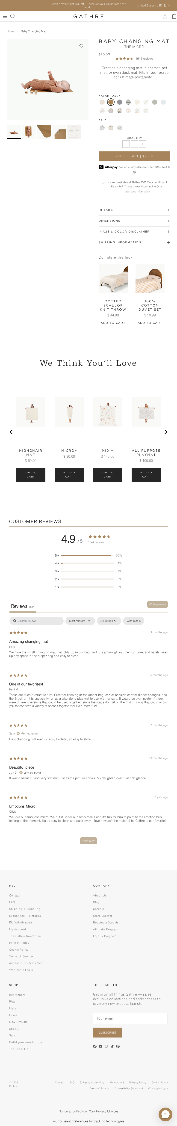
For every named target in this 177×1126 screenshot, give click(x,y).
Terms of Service (21, 956)
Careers (98, 909)
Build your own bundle (25, 1042)
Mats (12, 1008)
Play (12, 1001)
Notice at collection (73, 1111)
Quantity (134, 138)
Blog (96, 902)
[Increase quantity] (142, 144)
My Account (17, 929)
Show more (88, 841)
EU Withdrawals (21, 922)
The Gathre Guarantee (25, 936)
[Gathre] (88, 16)
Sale (12, 1035)
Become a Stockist (106, 922)
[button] (81, 46)
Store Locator (102, 915)
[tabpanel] (88, 732)
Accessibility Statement (26, 963)
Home (10, 31)
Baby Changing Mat (33, 31)
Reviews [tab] (22, 606)
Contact (15, 895)
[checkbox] (133, 621)
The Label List (19, 1049)
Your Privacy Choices (103, 1111)
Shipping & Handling (92, 1082)
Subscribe (107, 1032)
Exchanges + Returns (25, 915)
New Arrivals (18, 1021)
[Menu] (5, 16)
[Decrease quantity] (126, 144)
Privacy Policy (19, 942)
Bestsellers (17, 994)
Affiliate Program (105, 929)
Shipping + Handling (25, 909)
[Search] (13, 16)
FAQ (12, 902)
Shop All (15, 1028)
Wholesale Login (21, 970)
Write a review (157, 604)
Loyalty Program (104, 936)
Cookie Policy (19, 949)
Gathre (13, 1086)
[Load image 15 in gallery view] (47, 79)
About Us (100, 895)
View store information (137, 191)
